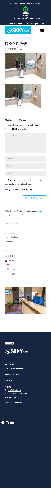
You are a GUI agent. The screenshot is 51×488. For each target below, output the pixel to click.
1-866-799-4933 (20, 394)
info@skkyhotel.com (36, 24)
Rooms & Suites (11, 224)
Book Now (9, 343)
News (7, 246)
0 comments (19, 49)
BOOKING (9, 256)
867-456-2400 (14, 390)
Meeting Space (13, 237)
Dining (8, 228)
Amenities (9, 233)
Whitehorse (10, 242)
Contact (8, 251)
